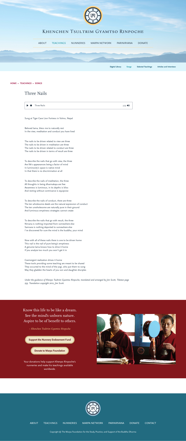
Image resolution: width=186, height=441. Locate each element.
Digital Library (115, 67)
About (42, 43)
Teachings (59, 43)
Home (13, 83)
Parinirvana (125, 43)
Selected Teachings (144, 67)
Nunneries (78, 43)
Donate (143, 43)
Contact (150, 423)
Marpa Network (101, 43)
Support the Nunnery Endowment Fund (50, 339)
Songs (129, 67)
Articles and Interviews (166, 67)
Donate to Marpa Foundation (49, 350)
